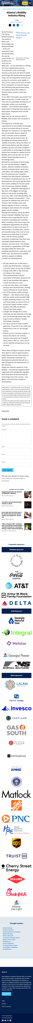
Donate (25, 3)
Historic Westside (8, 936)
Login (3, 1001)
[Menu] (30, 3)
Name (3, 446)
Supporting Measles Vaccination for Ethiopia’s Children (12, 492)
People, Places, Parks (9, 939)
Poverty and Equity (8, 943)
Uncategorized (26, 9)
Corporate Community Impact (11, 937)
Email (3, 454)
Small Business (7, 949)
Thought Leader (17, 9)
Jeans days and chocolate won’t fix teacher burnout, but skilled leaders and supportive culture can (12, 515)
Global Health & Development (11, 932)
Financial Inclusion (8, 930)
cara (17, 20)
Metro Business (7, 9)
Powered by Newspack (7, 1017)
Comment (4, 429)
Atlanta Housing (7, 928)
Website (4, 462)
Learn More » (6, 993)
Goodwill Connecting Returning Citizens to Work (12, 502)
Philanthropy (6, 941)
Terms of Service (6, 1006)
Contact (4, 1003)
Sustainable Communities (10, 947)
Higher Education (8, 934)
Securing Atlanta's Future (10, 945)
